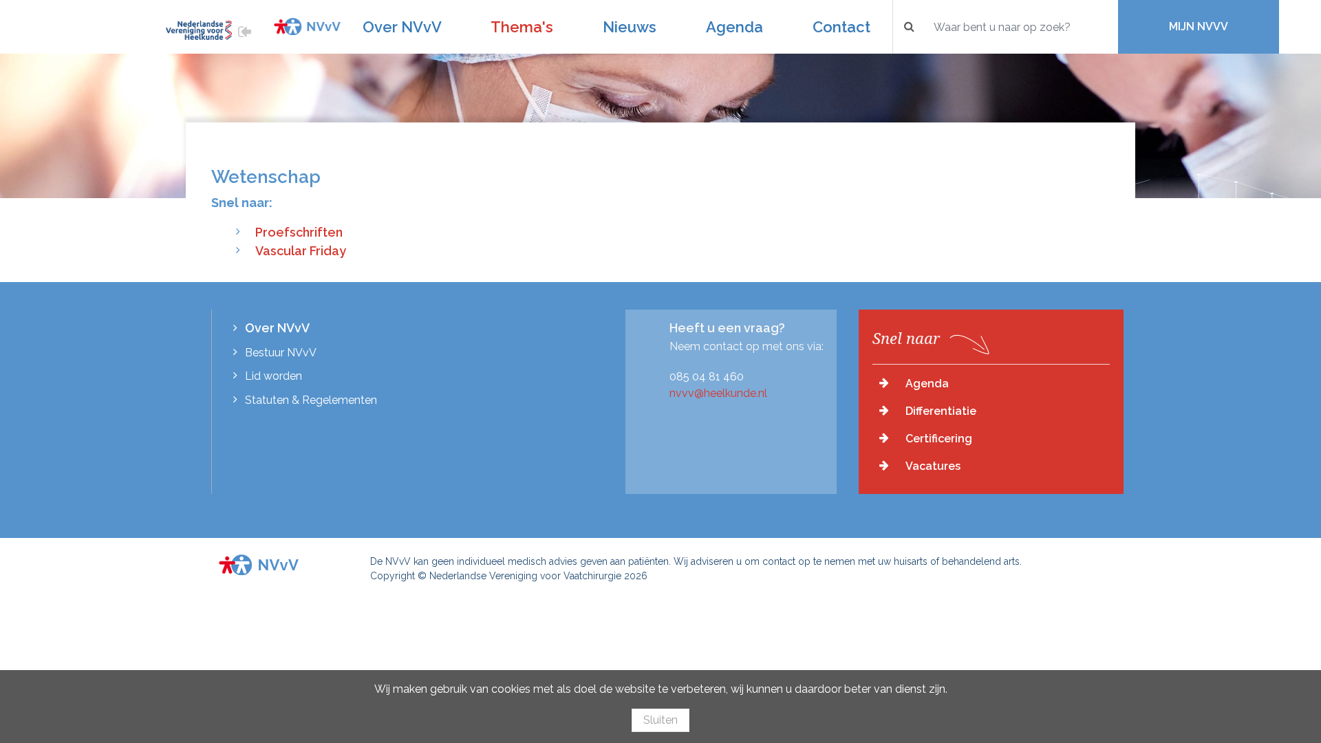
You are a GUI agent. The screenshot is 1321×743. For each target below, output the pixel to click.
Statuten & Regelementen (311, 400)
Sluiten (660, 719)
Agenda (734, 27)
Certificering (938, 438)
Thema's (522, 27)
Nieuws (629, 27)
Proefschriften (299, 232)
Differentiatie (940, 411)
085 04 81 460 (706, 376)
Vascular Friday (300, 251)
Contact (841, 27)
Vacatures (932, 466)
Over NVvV (402, 27)
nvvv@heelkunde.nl (718, 393)
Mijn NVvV (1198, 26)
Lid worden (273, 376)
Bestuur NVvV (280, 352)
